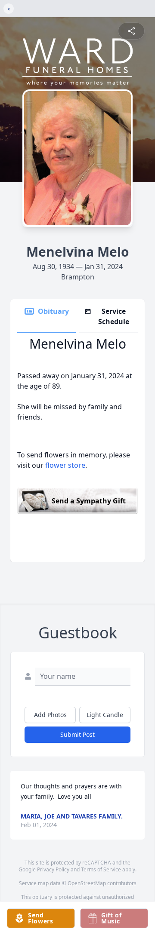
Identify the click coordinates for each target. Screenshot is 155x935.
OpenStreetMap (87, 883)
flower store (65, 465)
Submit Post (77, 734)
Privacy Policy (53, 869)
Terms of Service (101, 869)
